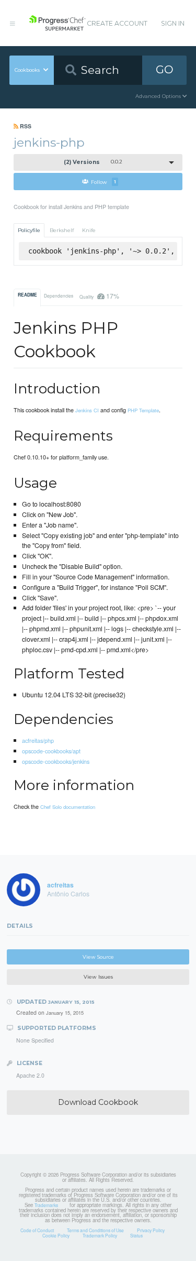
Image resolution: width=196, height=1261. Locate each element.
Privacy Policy (151, 1230)
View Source (98, 957)
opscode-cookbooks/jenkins (55, 761)
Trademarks (46, 1205)
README (27, 295)
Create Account (117, 23)
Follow (103, 181)
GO (165, 69)
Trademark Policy (100, 1235)
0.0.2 (93, 162)
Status (136, 1235)
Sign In (173, 23)
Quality (99, 295)
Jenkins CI (87, 410)
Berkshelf (62, 230)
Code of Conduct (37, 1230)
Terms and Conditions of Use (95, 1230)
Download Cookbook (98, 1102)
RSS (24, 126)
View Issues (98, 977)
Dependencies (58, 295)
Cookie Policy (56, 1235)
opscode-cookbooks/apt (51, 751)
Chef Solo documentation (67, 806)
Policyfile (29, 230)
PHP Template (143, 410)
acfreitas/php (38, 740)
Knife (89, 230)
